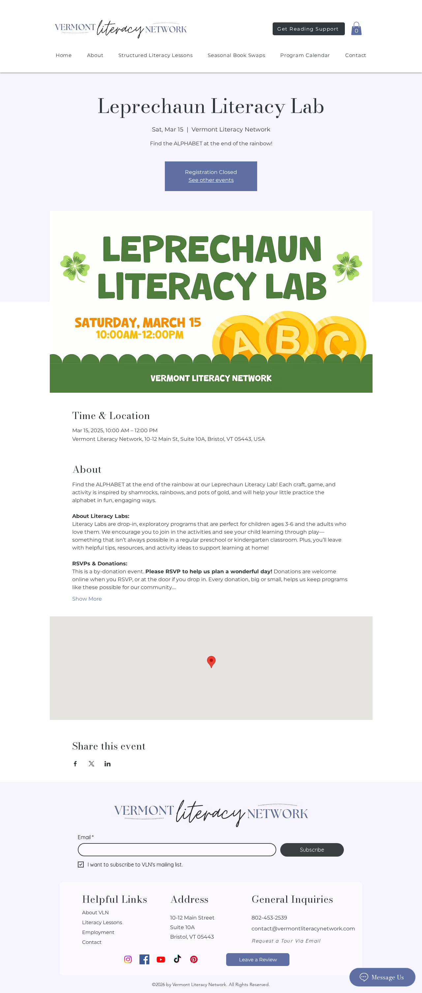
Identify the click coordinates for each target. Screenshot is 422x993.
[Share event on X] (91, 763)
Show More (87, 599)
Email (86, 837)
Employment (98, 932)
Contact (92, 942)
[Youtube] (161, 959)
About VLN (95, 912)
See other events (211, 180)
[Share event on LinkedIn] (108, 763)
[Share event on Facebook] (75, 763)
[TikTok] (177, 959)
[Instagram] (128, 959)
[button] (356, 28)
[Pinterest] (194, 959)
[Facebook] (144, 959)
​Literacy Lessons (102, 922)
